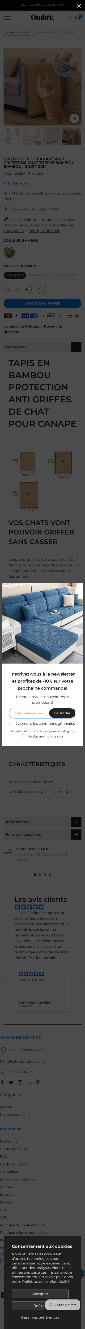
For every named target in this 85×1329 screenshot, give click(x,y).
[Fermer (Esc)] (79, 6)
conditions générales (57, 723)
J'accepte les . (46, 723)
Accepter (40, 1293)
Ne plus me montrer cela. (46, 736)
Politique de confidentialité (46, 1281)
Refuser (40, 1305)
